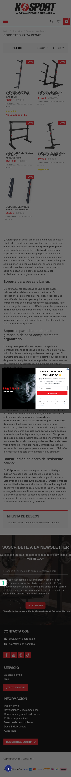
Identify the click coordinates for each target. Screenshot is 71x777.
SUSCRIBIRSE (52, 393)
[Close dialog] (68, 369)
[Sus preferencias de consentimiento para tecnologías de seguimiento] (3, 583)
